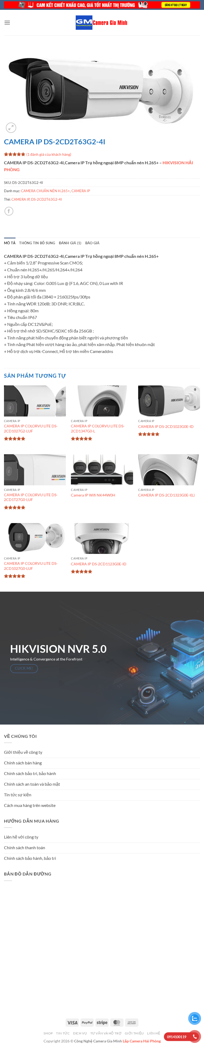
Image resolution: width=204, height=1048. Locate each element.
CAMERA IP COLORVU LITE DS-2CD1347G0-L (98, 428)
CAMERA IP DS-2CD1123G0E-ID (98, 564)
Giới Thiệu (134, 1033)
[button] (7, 22)
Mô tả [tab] (9, 243)
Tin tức (63, 1033)
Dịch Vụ (80, 1033)
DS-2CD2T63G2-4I (46, 199)
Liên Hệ (153, 1033)
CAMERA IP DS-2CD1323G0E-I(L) (166, 495)
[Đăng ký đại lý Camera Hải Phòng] (102, 5)
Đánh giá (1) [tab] (70, 243)
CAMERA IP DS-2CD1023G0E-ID (166, 426)
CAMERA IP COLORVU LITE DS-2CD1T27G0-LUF (31, 497)
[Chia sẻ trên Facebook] (9, 211)
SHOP (48, 1033)
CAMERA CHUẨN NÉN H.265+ (45, 191)
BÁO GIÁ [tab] (92, 243)
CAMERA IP (80, 191)
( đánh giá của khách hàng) (48, 154)
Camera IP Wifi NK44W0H (93, 495)
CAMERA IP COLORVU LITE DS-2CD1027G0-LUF (31, 566)
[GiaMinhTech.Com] (102, 22)
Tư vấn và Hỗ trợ (106, 1033)
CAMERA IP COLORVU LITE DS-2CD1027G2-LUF (31, 428)
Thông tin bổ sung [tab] (37, 243)
